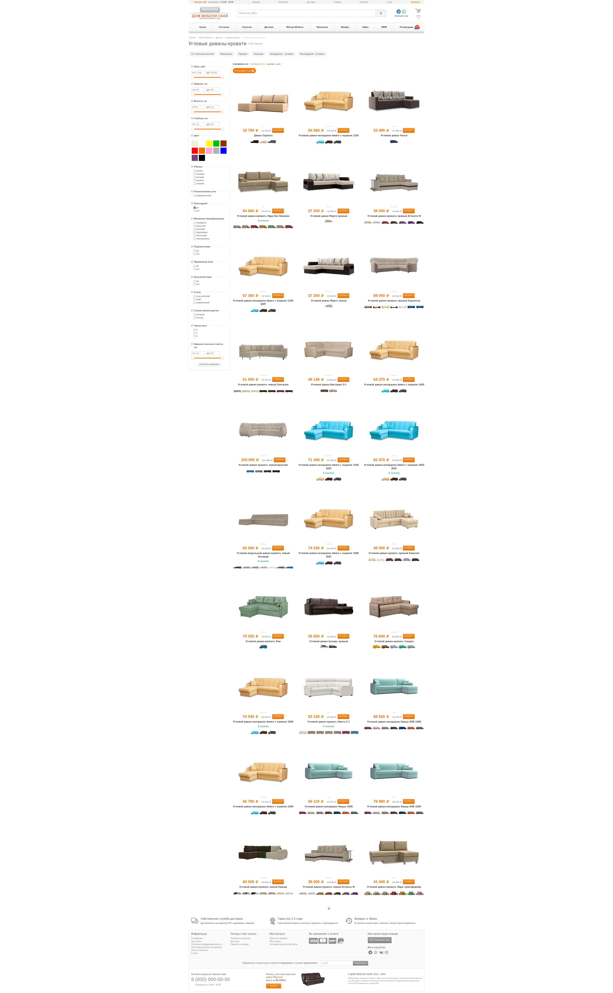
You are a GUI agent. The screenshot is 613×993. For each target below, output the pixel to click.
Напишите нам (382, 940)
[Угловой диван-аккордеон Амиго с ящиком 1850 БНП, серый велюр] (403, 480)
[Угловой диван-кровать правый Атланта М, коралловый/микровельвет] (385, 223)
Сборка (337, 2)
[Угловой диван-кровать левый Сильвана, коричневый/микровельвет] (272, 392)
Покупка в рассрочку (241, 938)
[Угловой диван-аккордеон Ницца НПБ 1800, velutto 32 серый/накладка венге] (420, 814)
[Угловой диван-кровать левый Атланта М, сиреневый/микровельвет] (346, 894)
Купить (278, 130)
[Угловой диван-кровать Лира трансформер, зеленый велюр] (411, 894)
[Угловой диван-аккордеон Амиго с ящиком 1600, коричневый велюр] (263, 814)
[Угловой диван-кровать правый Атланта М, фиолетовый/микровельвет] (411, 223)
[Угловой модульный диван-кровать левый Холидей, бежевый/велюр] (246, 568)
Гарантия (364, 2)
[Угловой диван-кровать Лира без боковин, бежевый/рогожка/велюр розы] (237, 228)
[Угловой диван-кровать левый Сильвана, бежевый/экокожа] (246, 392)
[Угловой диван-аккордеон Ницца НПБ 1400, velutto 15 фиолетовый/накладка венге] (368, 729)
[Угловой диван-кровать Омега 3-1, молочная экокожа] (303, 734)
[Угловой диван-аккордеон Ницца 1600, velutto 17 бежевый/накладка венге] (311, 814)
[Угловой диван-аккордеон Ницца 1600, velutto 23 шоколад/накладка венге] (329, 814)
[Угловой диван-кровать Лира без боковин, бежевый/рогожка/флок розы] (246, 228)
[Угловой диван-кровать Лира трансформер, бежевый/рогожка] (368, 894)
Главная (192, 38)
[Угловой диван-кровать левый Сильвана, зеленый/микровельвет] (263, 392)
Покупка (256, 2)
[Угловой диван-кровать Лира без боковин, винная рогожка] (255, 228)
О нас (389, 2)
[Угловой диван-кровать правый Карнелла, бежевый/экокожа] (385, 308)
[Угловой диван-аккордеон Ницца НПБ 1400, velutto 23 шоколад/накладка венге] (394, 729)
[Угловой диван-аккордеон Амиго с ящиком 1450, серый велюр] (403, 392)
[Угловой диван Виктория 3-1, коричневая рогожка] (324, 392)
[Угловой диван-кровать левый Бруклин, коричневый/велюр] (259, 472)
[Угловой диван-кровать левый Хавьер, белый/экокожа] (289, 894)
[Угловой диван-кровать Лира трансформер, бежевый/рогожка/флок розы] (385, 894)
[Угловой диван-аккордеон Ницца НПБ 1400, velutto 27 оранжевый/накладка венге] (411, 729)
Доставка (311, 2)
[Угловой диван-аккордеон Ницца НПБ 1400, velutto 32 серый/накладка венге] (420, 729)
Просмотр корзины (279, 938)
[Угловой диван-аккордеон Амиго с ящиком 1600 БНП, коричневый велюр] (329, 564)
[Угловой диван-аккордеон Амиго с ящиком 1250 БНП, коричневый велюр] (263, 312)
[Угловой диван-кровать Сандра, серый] (411, 649)
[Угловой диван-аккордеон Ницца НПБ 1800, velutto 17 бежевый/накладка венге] (377, 814)
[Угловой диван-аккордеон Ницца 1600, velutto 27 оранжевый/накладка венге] (346, 814)
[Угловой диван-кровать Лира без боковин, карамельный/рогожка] (280, 228)
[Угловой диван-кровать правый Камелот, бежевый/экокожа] (372, 561)
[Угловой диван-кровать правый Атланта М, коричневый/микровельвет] (394, 223)
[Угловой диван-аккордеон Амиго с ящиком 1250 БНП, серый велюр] (272, 312)
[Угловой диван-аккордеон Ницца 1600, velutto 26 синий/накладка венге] (337, 814)
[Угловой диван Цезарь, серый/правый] (333, 649)
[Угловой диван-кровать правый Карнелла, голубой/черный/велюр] (411, 308)
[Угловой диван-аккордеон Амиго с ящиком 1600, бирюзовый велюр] (255, 814)
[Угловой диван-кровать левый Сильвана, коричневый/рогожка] (280, 392)
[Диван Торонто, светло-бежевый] (263, 143)
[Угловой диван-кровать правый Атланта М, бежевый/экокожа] (368, 223)
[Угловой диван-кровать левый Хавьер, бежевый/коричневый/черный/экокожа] (255, 894)
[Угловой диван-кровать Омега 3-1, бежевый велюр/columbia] (337, 734)
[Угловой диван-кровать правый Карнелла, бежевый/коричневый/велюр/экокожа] (368, 308)
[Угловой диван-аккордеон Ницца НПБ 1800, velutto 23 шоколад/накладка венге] (394, 814)
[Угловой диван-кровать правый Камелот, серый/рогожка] (407, 561)
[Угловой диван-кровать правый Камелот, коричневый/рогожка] (390, 561)
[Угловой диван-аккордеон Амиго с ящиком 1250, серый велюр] (337, 143)
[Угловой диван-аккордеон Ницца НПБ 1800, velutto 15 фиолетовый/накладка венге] (368, 814)
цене (278, 64)
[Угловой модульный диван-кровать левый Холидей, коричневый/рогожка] (237, 568)
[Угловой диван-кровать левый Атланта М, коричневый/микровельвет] (337, 894)
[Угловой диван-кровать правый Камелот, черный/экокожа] (416, 561)
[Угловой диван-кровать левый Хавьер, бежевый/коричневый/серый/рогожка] (246, 894)
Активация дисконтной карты (284, 944)
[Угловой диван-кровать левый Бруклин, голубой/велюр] (250, 472)
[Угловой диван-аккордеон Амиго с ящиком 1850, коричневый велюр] (263, 734)
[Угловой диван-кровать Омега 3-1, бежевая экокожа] (320, 734)
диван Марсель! (274, 977)
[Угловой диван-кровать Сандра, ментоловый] (403, 649)
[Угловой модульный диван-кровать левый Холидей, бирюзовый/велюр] (280, 568)
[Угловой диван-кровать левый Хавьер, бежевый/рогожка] (272, 894)
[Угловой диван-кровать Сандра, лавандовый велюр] (394, 649)
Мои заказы (275, 941)
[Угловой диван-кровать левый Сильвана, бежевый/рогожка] (237, 392)
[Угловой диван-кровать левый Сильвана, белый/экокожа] (255, 392)
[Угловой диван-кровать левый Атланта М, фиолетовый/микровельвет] (355, 894)
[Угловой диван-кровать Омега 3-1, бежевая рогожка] (311, 734)
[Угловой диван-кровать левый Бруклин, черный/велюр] (276, 472)
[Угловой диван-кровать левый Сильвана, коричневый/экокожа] (289, 392)
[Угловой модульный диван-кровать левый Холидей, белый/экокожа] (272, 568)
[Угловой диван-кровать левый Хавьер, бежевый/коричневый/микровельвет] (237, 894)
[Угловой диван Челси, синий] (394, 143)
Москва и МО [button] (201, 2)
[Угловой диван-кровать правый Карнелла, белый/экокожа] (403, 308)
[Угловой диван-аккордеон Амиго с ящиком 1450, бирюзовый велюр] (385, 392)
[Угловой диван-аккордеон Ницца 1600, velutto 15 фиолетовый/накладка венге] (303, 814)
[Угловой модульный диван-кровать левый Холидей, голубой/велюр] (289, 568)
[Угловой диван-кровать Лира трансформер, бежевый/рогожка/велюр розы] (377, 894)
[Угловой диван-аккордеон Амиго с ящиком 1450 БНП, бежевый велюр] (320, 480)
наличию (271, 64)
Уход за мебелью (199, 950)
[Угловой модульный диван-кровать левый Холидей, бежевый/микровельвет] (255, 568)
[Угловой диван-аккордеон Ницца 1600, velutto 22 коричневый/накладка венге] (320, 814)
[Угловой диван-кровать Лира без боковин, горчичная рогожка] (263, 228)
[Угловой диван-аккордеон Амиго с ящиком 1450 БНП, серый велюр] (337, 480)
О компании (197, 938)
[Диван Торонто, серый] (272, 143)
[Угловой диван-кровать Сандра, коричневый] (385, 649)
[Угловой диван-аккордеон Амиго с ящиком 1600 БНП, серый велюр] (337, 564)
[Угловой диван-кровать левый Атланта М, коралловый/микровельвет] (329, 894)
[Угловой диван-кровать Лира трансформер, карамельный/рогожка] (420, 894)
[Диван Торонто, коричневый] (255, 143)
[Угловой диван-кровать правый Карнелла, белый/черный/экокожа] (394, 308)
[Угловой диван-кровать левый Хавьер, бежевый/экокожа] (280, 894)
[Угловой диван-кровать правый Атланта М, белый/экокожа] (377, 223)
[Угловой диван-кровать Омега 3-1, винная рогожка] (346, 734)
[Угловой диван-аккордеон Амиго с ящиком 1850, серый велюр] (272, 734)
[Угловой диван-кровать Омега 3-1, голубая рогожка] (355, 734)
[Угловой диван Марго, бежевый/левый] (329, 308)
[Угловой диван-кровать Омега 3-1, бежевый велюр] (329, 734)
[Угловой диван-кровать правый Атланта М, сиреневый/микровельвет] (403, 223)
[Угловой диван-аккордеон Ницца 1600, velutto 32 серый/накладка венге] (355, 814)
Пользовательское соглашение (206, 947)
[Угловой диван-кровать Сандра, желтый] (377, 649)
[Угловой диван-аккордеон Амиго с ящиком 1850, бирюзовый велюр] (255, 734)
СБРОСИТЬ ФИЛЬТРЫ (209, 364)
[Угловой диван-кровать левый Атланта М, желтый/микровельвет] (320, 894)
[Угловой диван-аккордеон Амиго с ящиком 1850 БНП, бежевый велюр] (385, 480)
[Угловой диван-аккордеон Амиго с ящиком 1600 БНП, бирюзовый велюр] (320, 564)
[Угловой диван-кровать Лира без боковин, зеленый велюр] (272, 228)
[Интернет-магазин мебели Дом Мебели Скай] (210, 13)
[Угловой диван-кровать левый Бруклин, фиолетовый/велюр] (268, 472)
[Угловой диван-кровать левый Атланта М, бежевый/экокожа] (303, 894)
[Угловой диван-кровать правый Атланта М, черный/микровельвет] (420, 223)
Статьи (194, 953)
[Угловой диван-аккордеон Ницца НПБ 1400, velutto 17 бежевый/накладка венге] (377, 729)
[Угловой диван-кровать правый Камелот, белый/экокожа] (381, 561)
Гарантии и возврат (240, 944)
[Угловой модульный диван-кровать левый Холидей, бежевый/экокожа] (263, 568)
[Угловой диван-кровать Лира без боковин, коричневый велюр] (289, 228)
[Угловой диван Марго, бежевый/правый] (329, 223)
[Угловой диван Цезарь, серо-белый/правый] (324, 649)
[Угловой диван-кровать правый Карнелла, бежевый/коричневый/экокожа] (377, 308)
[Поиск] (380, 13)
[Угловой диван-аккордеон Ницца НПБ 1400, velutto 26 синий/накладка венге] (403, 729)
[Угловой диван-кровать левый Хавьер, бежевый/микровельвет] (263, 894)
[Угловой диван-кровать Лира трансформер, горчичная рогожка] (403, 894)
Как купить (196, 941)
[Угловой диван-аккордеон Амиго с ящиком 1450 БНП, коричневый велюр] (329, 480)
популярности (256, 64)
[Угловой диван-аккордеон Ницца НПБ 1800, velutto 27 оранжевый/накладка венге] (411, 814)
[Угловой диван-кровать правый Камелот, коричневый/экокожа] (398, 561)
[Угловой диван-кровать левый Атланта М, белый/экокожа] (311, 894)
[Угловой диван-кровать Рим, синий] (263, 649)
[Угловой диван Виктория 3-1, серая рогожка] (333, 392)
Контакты (415, 2)
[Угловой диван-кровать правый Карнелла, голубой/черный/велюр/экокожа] (420, 308)
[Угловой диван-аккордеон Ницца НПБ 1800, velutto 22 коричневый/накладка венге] (385, 814)
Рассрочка (283, 2)
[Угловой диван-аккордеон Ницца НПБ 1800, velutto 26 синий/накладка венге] (403, 814)
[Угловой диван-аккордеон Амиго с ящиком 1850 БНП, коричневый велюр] (394, 480)
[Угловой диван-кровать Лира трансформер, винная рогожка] (394, 894)
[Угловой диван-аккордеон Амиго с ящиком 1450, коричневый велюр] (394, 392)
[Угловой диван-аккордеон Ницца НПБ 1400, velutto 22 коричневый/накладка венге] (385, 729)
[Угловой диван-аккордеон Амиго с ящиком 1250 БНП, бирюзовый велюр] (255, 312)
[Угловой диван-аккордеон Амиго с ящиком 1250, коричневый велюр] (329, 143)
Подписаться (361, 963)
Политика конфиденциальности (206, 944)
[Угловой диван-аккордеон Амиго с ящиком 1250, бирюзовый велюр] (320, 143)
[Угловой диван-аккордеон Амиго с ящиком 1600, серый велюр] (272, 814)
